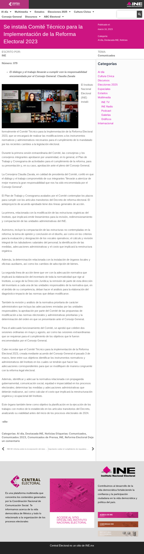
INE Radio (107, 106)
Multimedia (21, 11)
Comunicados (77, 433)
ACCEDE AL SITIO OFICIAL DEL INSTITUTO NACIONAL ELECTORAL (72, 520)
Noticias (123, 40)
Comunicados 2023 (14, 437)
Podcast (106, 110)
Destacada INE (111, 40)
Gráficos (106, 119)
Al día (4, 11)
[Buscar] (139, 14)
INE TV (105, 102)
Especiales (104, 89)
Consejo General (12, 16)
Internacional (105, 123)
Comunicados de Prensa (43, 437)
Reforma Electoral (76, 437)
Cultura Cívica (82, 11)
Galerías (106, 115)
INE (61, 437)
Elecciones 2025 (57, 11)
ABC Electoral (52, 16)
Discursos (31, 16)
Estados (39, 11)
